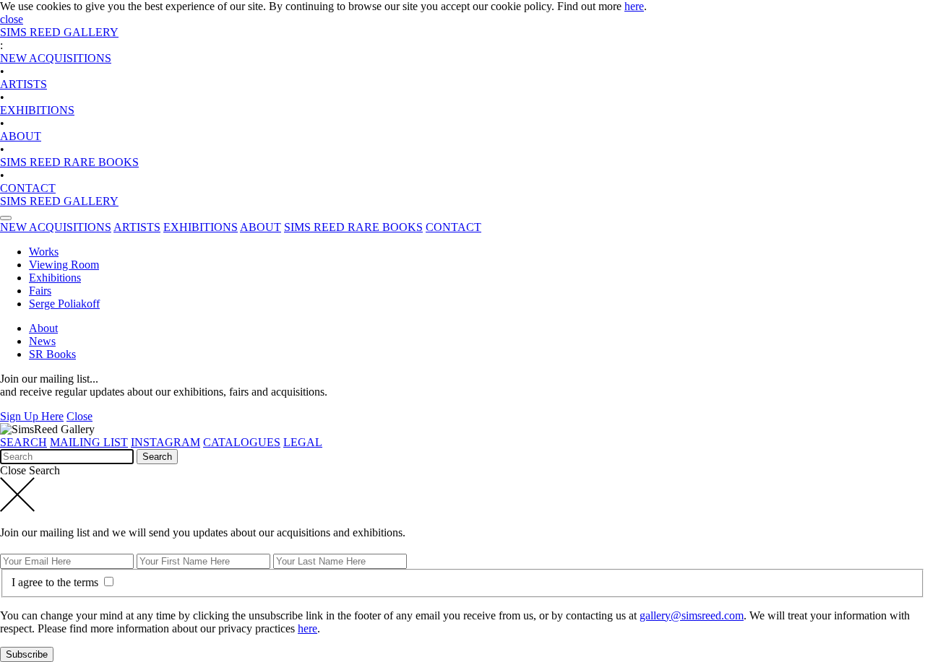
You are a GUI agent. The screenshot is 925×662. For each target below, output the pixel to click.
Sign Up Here (32, 416)
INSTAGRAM (165, 442)
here (634, 6)
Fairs (40, 290)
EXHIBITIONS (37, 110)
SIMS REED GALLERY (59, 32)
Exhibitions (55, 277)
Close (79, 416)
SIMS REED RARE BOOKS (69, 162)
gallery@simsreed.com (692, 615)
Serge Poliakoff (64, 303)
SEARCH (23, 442)
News (42, 341)
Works (44, 251)
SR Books (52, 354)
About (43, 328)
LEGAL (302, 442)
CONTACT (28, 188)
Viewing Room (64, 264)
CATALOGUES (241, 442)
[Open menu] (6, 218)
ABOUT (20, 136)
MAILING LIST (89, 442)
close (11, 19)
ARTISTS (23, 84)
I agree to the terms (56, 582)
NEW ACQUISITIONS (55, 58)
